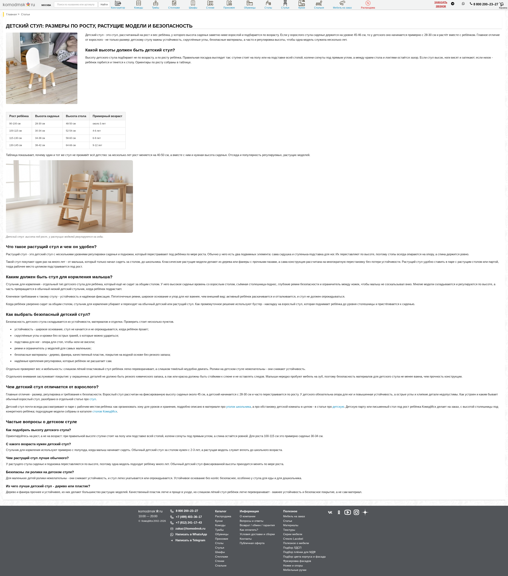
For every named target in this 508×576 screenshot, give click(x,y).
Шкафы (193, 7)
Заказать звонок (440, 4)
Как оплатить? (249, 529)
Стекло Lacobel (293, 538)
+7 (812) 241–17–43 (189, 522)
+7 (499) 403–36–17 (189, 516)
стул (92, 399)
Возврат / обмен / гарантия (257, 525)
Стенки (210, 7)
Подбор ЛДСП (292, 547)
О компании (247, 516)
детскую (338, 406)
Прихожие (229, 7)
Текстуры (289, 529)
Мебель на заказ (342, 7)
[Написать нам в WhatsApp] (463, 4)
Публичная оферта (252, 543)
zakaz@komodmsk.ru (190, 528)
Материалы (290, 525)
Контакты (246, 538)
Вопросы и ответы (251, 520)
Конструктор (118, 7)
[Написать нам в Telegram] (452, 4)
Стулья (285, 7)
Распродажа (368, 7)
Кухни (301, 7)
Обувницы (250, 7)
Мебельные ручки (294, 569)
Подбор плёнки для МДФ (299, 552)
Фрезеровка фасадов (297, 561)
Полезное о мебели (296, 543)
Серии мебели (292, 534)
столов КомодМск (104, 411)
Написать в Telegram (190, 540)
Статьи (287, 520)
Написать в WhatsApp (191, 534)
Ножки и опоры (293, 565)
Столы (268, 7)
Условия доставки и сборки (257, 534)
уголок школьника (238, 406)
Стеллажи (174, 7)
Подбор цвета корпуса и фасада (304, 556)
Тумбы (155, 7)
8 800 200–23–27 (485, 4)
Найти (104, 4)
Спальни (319, 7)
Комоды (138, 7)
